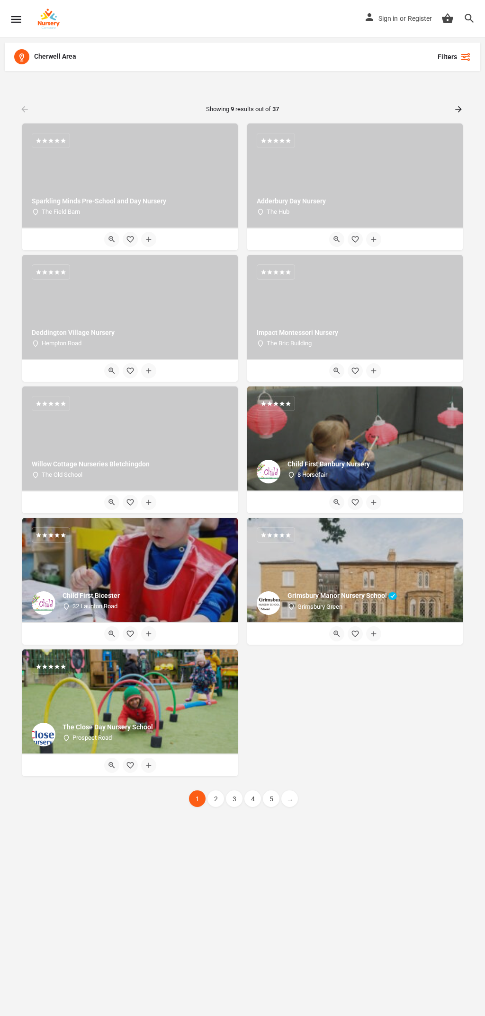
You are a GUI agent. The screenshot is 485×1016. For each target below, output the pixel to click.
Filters (447, 57)
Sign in (388, 18)
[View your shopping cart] (447, 18)
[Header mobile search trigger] (469, 18)
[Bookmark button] (130, 239)
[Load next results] (459, 109)
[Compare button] (148, 239)
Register (420, 18)
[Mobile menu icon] (16, 19)
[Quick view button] (111, 239)
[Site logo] (50, 19)
